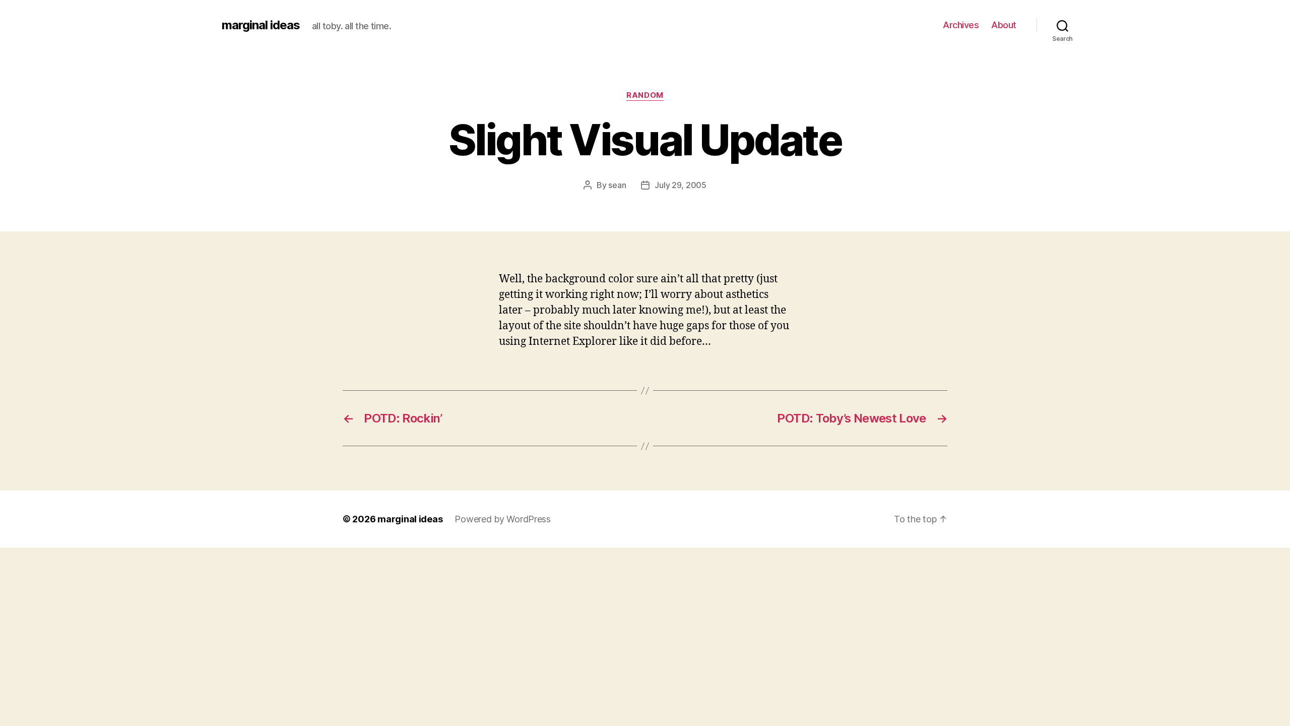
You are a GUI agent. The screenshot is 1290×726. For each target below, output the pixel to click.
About (1003, 25)
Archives (961, 25)
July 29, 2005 (680, 185)
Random (644, 95)
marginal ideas (261, 25)
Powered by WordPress (503, 519)
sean (617, 185)
